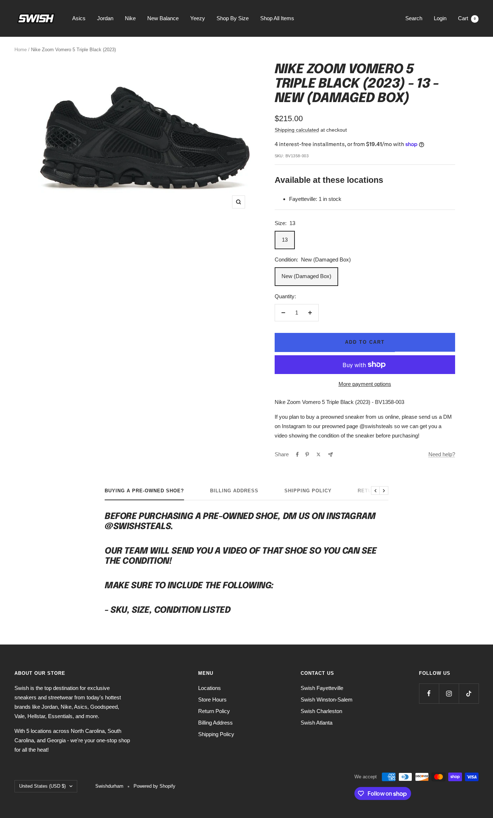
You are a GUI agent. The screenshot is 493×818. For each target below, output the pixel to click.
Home (20, 49)
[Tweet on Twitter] (318, 454)
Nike (130, 18)
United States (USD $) (42, 786)
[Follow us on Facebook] (429, 693)
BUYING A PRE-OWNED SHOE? (144, 490)
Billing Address (234, 490)
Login (440, 18)
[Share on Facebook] (297, 454)
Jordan (105, 18)
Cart (467, 18)
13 (285, 240)
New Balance (163, 18)
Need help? (441, 454)
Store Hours (212, 699)
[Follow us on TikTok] (469, 693)
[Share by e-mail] (330, 454)
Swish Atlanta (316, 723)
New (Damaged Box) (306, 276)
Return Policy (214, 711)
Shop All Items (277, 18)
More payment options (365, 384)
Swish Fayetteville (322, 688)
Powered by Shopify (154, 786)
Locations (209, 688)
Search (413, 18)
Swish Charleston (321, 711)
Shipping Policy (308, 490)
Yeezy (197, 18)
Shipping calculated (297, 130)
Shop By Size (233, 18)
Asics (79, 18)
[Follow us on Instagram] (449, 693)
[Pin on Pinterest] (307, 454)
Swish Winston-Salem (327, 699)
